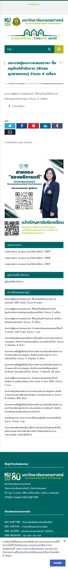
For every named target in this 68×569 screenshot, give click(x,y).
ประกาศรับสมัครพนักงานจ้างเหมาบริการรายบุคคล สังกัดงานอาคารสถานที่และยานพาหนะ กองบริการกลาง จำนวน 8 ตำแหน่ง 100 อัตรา (33, 394)
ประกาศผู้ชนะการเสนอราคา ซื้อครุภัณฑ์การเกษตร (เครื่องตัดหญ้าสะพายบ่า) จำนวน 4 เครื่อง (33, 320)
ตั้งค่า (8, 556)
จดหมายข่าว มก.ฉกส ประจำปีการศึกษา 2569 (27, 251)
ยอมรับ (57, 563)
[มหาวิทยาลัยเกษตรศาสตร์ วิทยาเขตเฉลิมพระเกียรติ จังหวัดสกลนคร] (34, 21)
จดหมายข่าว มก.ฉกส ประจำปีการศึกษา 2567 (27, 264)
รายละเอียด (18, 106)
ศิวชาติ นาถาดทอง (17, 83)
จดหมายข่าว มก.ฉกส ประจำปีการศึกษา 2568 (27, 258)
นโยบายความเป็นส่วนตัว (30, 549)
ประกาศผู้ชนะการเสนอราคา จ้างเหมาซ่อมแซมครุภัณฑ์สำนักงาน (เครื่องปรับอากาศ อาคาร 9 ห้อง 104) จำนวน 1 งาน (33, 381)
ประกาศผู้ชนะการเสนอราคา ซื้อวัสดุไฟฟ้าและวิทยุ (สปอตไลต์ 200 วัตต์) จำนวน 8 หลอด (30, 300)
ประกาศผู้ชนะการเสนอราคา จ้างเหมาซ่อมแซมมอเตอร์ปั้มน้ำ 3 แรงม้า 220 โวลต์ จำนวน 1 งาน (34, 330)
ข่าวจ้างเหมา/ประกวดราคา (52, 83)
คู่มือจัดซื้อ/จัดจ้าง (14, 281)
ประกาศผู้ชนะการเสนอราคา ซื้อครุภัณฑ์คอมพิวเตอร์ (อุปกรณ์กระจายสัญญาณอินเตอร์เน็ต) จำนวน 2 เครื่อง (35, 8)
